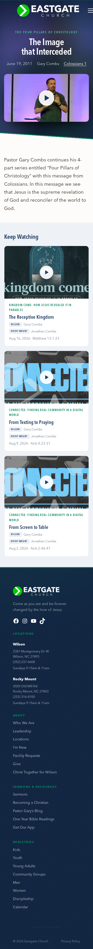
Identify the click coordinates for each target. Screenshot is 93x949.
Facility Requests (26, 755)
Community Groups (29, 874)
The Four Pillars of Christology (46, 32)
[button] (46, 98)
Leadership (22, 731)
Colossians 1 (75, 63)
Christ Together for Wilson (35, 772)
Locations (21, 739)
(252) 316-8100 (24, 696)
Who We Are (23, 723)
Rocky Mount (24, 679)
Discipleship (23, 898)
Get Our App (24, 827)
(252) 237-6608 (24, 662)
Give (17, 764)
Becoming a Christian (30, 802)
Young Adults (24, 866)
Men (16, 882)
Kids (16, 849)
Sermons (20, 794)
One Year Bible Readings (33, 819)
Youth (17, 857)
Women (19, 890)
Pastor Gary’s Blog (28, 810)
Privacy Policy (70, 941)
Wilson (19, 644)
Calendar (20, 907)
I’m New (19, 747)
